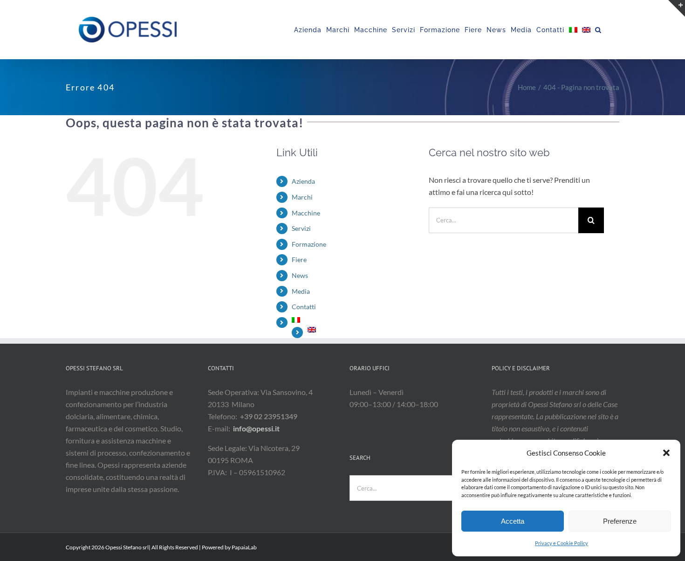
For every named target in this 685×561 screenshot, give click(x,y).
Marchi (302, 197)
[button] (666, 452)
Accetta (512, 521)
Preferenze (620, 521)
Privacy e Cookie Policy (561, 543)
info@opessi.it (256, 428)
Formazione (309, 244)
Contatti (304, 307)
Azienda (303, 181)
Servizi (301, 228)
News (300, 275)
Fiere (299, 259)
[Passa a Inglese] (586, 29)
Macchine (306, 213)
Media (301, 291)
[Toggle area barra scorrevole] (676, 8)
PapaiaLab (244, 547)
